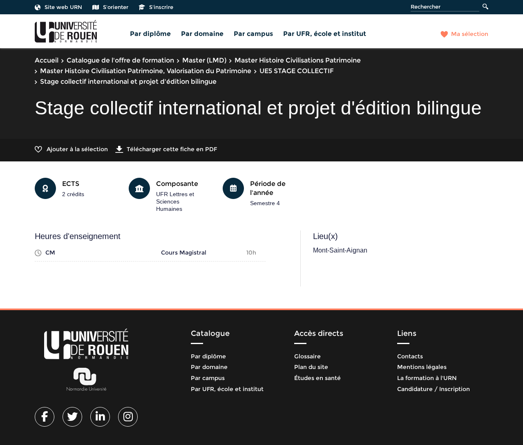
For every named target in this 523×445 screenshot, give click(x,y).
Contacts (410, 356)
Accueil (46, 60)
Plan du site (311, 367)
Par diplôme (150, 34)
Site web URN (63, 7)
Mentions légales (422, 367)
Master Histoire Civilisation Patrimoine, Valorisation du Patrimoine (145, 71)
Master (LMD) (204, 60)
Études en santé (317, 378)
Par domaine (202, 34)
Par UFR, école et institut (324, 34)
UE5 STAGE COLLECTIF (296, 71)
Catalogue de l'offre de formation (120, 60)
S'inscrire (161, 7)
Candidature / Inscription (433, 389)
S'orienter (115, 7)
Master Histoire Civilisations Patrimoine (298, 60)
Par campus (253, 34)
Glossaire (307, 356)
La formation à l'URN (427, 378)
